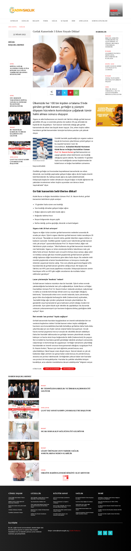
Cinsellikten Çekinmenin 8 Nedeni (15, 512)
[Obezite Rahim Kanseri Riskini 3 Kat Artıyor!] (23, 472)
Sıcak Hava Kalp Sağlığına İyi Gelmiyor (62, 431)
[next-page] (100, 100)
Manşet (12, 127)
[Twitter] (65, 93)
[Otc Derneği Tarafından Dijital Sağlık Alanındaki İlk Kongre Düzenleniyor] (19, 86)
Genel (12, 63)
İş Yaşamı (108, 36)
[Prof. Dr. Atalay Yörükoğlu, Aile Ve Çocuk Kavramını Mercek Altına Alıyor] (100, 91)
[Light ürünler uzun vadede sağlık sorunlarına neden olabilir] (23, 451)
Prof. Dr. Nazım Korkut (64, 152)
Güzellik (114, 10)
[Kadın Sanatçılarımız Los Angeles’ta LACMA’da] (100, 67)
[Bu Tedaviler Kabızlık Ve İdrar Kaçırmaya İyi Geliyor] (19, 118)
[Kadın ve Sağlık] (21, 10)
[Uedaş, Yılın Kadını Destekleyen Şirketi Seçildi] (100, 79)
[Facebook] (59, 93)
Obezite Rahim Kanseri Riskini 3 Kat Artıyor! (65, 473)
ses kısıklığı (68, 369)
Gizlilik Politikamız (75, 531)
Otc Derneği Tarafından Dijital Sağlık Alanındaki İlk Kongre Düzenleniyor (18, 102)
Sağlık (22, 27)
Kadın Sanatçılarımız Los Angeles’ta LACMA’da (113, 67)
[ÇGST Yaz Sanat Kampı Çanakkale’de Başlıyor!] (19, 148)
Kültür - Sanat (109, 64)
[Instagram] (105, 533)
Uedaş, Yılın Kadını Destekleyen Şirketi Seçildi (113, 79)
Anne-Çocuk (14, 157)
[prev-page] (97, 100)
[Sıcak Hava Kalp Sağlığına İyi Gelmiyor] (23, 430)
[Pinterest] (70, 93)
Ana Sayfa (12, 27)
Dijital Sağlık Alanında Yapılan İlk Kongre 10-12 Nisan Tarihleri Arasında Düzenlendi (19, 70)
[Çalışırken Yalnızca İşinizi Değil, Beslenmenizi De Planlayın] (100, 55)
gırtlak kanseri (52, 369)
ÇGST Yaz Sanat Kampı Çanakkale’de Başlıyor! (19, 161)
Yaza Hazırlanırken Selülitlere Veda (115, 13)
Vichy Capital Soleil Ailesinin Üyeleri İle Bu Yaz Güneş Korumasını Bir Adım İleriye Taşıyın (40, 506)
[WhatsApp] (76, 93)
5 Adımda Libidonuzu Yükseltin (15, 509)
